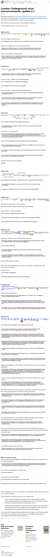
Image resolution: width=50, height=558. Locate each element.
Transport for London (22, 26)
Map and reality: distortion (7, 527)
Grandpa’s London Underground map (31, 529)
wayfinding (28, 518)
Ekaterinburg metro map (5, 546)
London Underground (11, 518)
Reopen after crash (29, 546)
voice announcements (21, 518)
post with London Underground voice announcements (27, 16)
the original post (14, 492)
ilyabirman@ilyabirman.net (7, 552)
